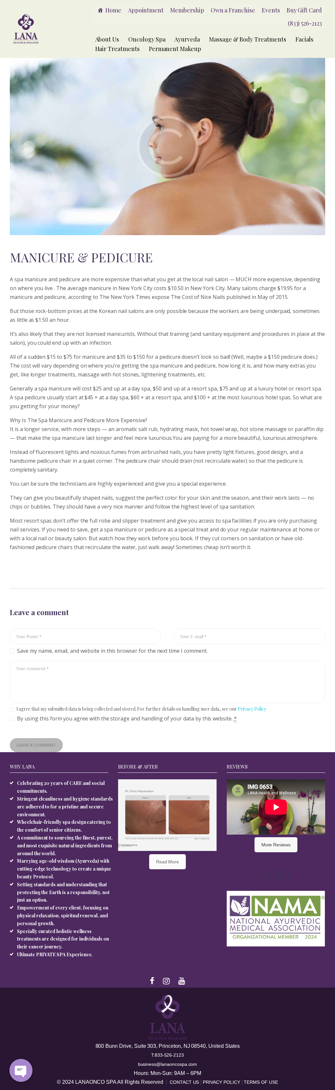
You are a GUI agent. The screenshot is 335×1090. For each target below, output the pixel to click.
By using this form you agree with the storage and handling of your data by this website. (127, 718)
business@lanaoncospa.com (167, 1064)
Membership (187, 10)
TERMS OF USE (261, 1082)
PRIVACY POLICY (222, 1082)
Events (271, 10)
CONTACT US (185, 1082)
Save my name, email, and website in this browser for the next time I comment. (112, 650)
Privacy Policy (252, 709)
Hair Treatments (117, 49)
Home (113, 10)
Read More (167, 861)
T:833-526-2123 (167, 1055)
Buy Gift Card (304, 10)
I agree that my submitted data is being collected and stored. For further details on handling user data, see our (141, 709)
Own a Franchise (233, 10)
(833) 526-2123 (305, 23)
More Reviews (276, 844)
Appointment (146, 10)
